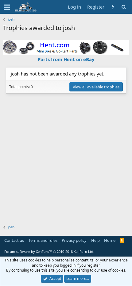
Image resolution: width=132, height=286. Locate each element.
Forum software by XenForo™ (49, 251)
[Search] (123, 7)
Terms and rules (43, 240)
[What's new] (112, 7)
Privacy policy (74, 240)
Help (95, 240)
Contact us (14, 240)
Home (109, 240)
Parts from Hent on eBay (66, 59)
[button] (7, 7)
